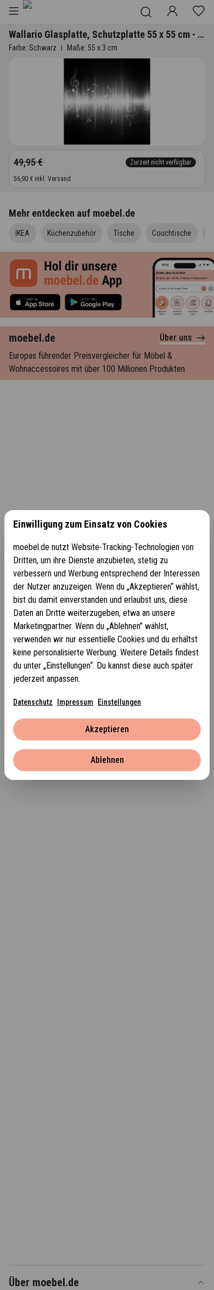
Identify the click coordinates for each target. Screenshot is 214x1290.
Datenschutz (33, 702)
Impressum (75, 702)
